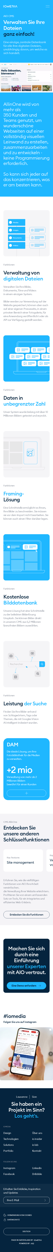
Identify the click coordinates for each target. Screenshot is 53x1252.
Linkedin (37, 1168)
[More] (26, 793)
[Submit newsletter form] (46, 1200)
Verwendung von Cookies (19, 1215)
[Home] (10, 6)
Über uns (37, 1133)
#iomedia (14, 1016)
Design (7, 1133)
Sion (34, 1097)
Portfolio (8, 1151)
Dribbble (37, 1174)
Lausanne (21, 1097)
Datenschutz (13, 1220)
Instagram (9, 1168)
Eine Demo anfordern (24, 985)
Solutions (8, 1145)
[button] (2, 1054)
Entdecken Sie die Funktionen (26, 914)
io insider (37, 1139)
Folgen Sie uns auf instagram (19, 1022)
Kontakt (36, 1151)
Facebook (9, 1174)
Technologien (11, 1139)
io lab (35, 1145)
